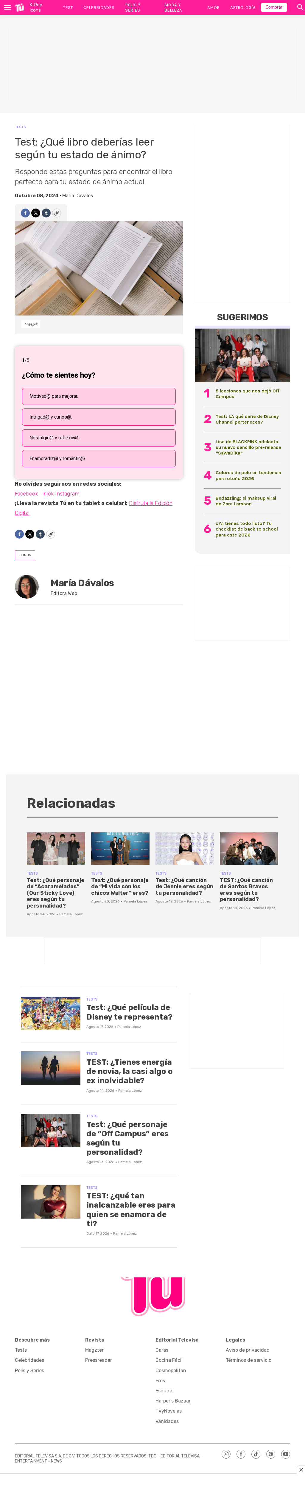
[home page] (19, 7)
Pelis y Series (133, 7)
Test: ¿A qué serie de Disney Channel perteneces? (247, 419)
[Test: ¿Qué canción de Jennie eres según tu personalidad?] (184, 848)
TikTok (46, 493)
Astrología (243, 7)
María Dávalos (77, 195)
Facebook (26, 493)
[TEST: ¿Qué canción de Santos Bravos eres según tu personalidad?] (249, 848)
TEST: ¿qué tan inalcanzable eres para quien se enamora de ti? (130, 1209)
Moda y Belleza (173, 7)
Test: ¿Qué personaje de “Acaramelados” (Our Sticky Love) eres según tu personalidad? (55, 893)
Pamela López (71, 914)
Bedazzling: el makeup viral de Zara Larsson (246, 501)
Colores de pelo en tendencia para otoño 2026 (248, 475)
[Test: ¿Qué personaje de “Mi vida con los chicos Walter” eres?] (120, 848)
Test (68, 7)
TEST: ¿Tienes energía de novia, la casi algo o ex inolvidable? (129, 1071)
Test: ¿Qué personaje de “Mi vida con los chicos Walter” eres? (120, 886)
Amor (213, 7)
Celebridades (98, 7)
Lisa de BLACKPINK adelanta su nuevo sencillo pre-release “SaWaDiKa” (248, 447)
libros (25, 555)
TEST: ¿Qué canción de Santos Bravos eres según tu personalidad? (246, 890)
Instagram (67, 493)
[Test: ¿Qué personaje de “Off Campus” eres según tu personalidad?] (50, 1130)
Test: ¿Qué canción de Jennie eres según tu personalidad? (184, 886)
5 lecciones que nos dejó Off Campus (247, 393)
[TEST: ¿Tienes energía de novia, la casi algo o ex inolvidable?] (50, 1068)
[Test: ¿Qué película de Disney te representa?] (50, 1014)
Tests (20, 127)
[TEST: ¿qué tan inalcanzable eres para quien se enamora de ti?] (50, 1202)
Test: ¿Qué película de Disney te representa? (129, 1012)
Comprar (274, 7)
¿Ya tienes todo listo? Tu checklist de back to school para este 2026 (247, 528)
